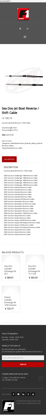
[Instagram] (18, 394)
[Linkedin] (23, 394)
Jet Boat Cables (30, 143)
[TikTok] (28, 394)
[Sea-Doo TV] (33, 394)
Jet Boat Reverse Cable (13, 148)
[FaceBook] (13, 394)
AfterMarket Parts (17, 143)
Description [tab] (9, 159)
